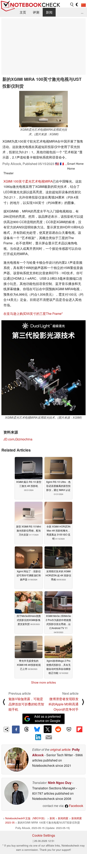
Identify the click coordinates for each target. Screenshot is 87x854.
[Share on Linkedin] (38, 737)
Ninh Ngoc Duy (59, 782)
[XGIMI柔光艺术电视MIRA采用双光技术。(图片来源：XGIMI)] (43, 109)
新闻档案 (63, 818)
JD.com (8, 439)
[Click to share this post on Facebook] (16, 729)
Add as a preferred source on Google (47, 718)
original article (60, 749)
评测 (36, 12)
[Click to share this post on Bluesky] (37, 729)
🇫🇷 (62, 163)
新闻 (49, 12)
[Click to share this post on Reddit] (58, 729)
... (82, 12)
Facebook (75, 805)
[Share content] (6, 729)
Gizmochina (23, 439)
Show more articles (43, 682)
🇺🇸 (57, 163)
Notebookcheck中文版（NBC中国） (26, 818)
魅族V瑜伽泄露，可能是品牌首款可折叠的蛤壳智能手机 (26, 704)
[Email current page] (49, 737)
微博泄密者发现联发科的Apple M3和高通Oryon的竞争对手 (64, 704)
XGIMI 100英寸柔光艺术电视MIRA (28, 181)
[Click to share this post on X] (47, 729)
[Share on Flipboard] (79, 729)
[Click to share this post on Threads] (26, 729)
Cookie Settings (43, 835)
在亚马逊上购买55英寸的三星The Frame (32, 313)
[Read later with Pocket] (69, 729)
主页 (23, 12)
